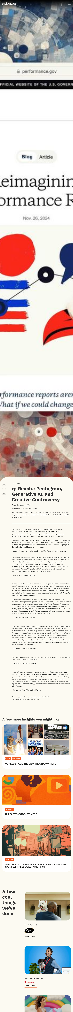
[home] (9, 3)
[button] (61, 4)
